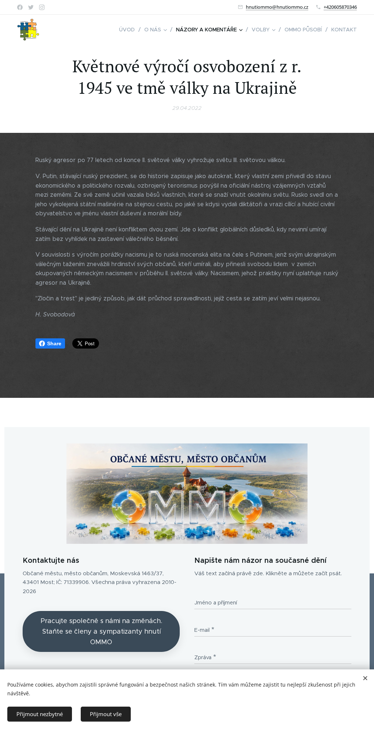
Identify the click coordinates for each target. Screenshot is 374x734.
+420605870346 (340, 7)
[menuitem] (129, 29)
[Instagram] (41, 7)
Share (54, 343)
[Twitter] (30, 7)
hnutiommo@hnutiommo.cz (277, 7)
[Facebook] (19, 7)
